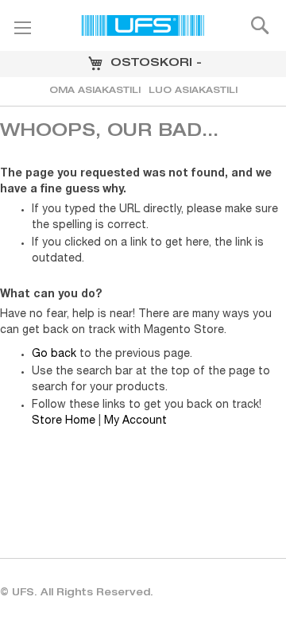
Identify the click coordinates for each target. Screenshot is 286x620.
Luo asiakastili (193, 91)
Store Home (63, 421)
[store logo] (143, 28)
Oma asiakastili (95, 91)
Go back (54, 354)
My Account (135, 421)
